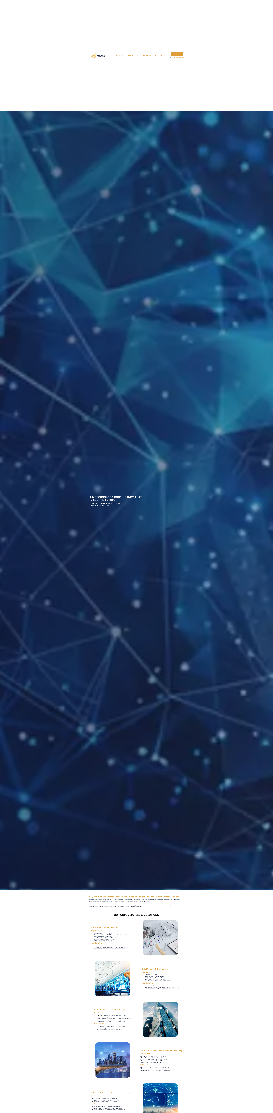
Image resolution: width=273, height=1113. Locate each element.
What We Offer (133, 55)
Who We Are (119, 55)
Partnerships (147, 55)
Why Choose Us (160, 55)
